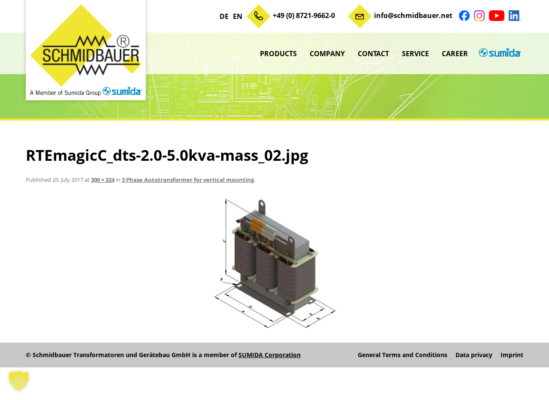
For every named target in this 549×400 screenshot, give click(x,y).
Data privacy (473, 355)
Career (455, 53)
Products (278, 53)
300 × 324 (103, 179)
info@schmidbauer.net (413, 15)
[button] (19, 381)
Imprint (512, 355)
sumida (499, 53)
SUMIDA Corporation (269, 355)
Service (415, 53)
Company (327, 53)
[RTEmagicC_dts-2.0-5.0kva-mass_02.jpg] (274, 264)
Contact (373, 53)
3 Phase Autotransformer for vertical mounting (188, 179)
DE (224, 16)
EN (237, 16)
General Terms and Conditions (402, 355)
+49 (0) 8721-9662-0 (304, 15)
